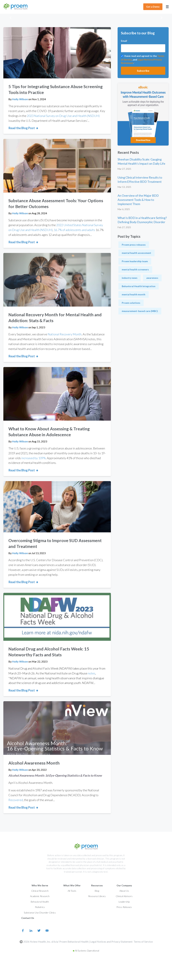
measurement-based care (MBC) (140, 311)
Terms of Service (143, 941)
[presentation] (10, 18)
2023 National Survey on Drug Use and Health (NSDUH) (63, 116)
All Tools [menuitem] (72, 890)
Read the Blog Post (22, 128)
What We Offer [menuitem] (72, 885)
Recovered (15, 800)
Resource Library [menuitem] (97, 896)
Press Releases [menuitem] (124, 907)
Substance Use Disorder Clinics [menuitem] (40, 912)
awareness (152, 277)
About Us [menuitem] (124, 890)
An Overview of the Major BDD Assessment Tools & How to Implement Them (138, 200)
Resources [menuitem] (97, 885)
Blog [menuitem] (97, 890)
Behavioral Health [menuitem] (40, 901)
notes (91, 673)
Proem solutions (131, 302)
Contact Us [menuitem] (27, 917)
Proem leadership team (135, 261)
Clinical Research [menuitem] (40, 890)
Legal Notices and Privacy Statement (111, 941)
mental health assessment (136, 252)
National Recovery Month (64, 334)
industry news (129, 277)
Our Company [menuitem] (124, 885)
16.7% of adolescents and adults (74, 230)
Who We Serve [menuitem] (40, 885)
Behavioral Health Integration (138, 286)
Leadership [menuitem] (124, 901)
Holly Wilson (20, 99)
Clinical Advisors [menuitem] (124, 896)
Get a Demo (153, 6)
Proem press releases (134, 244)
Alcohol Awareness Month (34, 762)
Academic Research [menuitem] (40, 896)
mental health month (133, 294)
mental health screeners (135, 269)
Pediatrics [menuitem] (40, 907)
